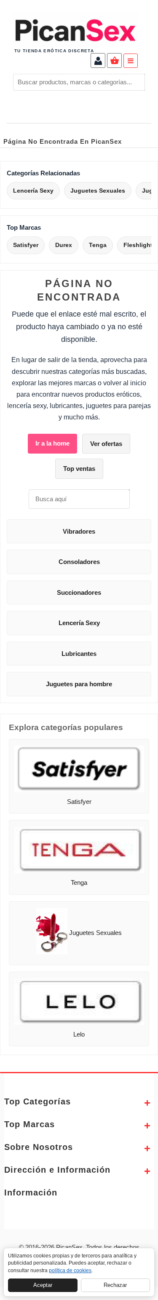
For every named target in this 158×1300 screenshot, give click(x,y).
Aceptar (42, 1285)
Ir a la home (52, 443)
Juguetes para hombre (79, 684)
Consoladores (79, 561)
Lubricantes (79, 653)
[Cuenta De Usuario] (98, 61)
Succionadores (79, 592)
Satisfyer (25, 245)
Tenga (98, 245)
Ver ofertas (106, 443)
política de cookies (70, 1270)
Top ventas (79, 468)
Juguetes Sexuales (97, 190)
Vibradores (79, 531)
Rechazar (115, 1285)
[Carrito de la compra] (114, 61)
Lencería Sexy (33, 190)
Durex (63, 245)
